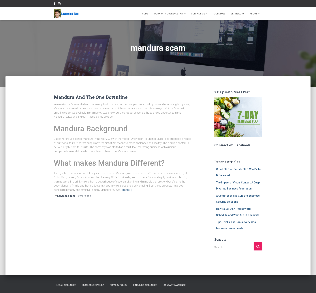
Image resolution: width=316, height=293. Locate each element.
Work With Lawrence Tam (169, 13)
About (254, 13)
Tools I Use (219, 13)
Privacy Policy (118, 285)
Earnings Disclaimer (145, 285)
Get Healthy (237, 13)
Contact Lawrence (174, 285)
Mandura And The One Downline (90, 97)
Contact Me (198, 13)
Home (145, 13)
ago (83, 195)
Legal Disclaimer (66, 285)
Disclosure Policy (93, 285)
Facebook (55, 4)
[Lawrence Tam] (66, 13)
